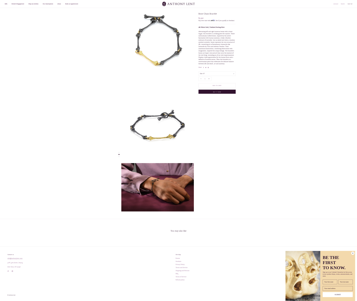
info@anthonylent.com (14, 258)
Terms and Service (182, 267)
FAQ (177, 273)
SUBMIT (338, 295)
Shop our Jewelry (33, 4)
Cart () (350, 4)
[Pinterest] (208, 67)
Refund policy (180, 280)
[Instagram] (12, 271)
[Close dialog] (352, 253)
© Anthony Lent (11, 295)
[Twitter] (205, 67)
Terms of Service (181, 277)
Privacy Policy (180, 264)
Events (178, 258)
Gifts (6, 4)
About (59, 4)
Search (343, 4)
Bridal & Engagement (18, 4)
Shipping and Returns (182, 270)
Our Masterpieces (48, 4)
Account (335, 4)
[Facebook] (203, 67)
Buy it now (217, 92)
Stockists (178, 261)
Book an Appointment (71, 4)
